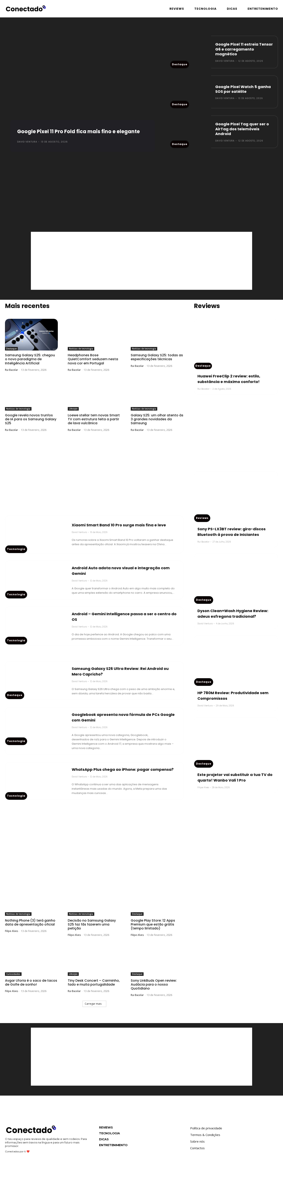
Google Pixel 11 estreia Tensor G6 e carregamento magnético (244, 49)
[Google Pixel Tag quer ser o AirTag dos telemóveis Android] (190, 131)
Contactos (197, 1148)
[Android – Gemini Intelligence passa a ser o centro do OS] (36, 625)
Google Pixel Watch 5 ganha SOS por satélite (243, 89)
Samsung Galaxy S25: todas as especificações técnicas (157, 357)
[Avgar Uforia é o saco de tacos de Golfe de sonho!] (31, 960)
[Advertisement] (141, 188)
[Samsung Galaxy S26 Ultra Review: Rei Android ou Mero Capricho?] (36, 680)
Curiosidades (13, 974)
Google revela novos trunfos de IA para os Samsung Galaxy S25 (30, 419)
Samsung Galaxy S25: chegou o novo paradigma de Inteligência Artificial (30, 359)
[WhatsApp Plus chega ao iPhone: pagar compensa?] (36, 781)
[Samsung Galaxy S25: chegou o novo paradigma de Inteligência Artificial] (31, 334)
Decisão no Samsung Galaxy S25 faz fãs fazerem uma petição (92, 924)
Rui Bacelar (11, 370)
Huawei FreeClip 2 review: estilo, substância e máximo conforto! (228, 378)
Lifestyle (73, 408)
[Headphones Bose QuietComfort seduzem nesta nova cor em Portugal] (94, 334)
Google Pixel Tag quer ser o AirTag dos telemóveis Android (242, 128)
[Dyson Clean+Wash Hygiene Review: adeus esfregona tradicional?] (236, 579)
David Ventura (27, 141)
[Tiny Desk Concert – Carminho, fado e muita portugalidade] (94, 960)
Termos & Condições (205, 1135)
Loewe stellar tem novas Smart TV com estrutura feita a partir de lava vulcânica (94, 419)
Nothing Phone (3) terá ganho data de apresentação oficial (30, 922)
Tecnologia (16, 549)
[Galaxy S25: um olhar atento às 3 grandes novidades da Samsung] (157, 395)
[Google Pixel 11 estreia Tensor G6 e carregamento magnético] (190, 52)
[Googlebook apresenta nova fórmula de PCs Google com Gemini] (36, 726)
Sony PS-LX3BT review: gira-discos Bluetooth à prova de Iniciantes (231, 531)
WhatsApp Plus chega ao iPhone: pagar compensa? (123, 769)
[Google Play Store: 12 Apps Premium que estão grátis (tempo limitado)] (157, 900)
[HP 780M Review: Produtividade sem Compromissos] (236, 661)
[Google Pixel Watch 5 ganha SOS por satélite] (190, 91)
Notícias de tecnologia (81, 348)
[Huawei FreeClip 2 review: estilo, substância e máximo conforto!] (236, 344)
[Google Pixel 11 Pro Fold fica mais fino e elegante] (82, 92)
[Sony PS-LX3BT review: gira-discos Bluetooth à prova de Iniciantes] (236, 497)
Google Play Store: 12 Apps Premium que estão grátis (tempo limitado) (153, 924)
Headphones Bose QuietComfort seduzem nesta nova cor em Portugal (93, 359)
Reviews (202, 518)
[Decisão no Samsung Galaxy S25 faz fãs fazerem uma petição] (94, 900)
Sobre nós (197, 1141)
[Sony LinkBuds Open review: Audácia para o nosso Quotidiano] (157, 960)
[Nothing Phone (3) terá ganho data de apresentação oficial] (31, 900)
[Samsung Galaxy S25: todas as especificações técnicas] (157, 334)
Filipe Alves (11, 931)
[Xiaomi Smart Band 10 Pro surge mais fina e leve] (36, 534)
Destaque (179, 64)
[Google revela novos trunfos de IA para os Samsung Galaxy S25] (31, 395)
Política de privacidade (206, 1128)
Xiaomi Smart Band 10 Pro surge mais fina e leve (119, 525)
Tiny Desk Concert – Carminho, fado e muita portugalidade (94, 982)
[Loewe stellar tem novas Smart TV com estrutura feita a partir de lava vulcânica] (94, 395)
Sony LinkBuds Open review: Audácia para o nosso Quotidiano (154, 984)
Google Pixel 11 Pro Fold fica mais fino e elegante (78, 131)
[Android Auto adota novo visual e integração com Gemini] (36, 579)
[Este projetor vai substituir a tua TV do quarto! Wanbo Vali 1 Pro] (236, 743)
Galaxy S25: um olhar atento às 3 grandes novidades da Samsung (157, 419)
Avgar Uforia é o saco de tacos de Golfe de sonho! (31, 982)
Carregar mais (93, 1003)
